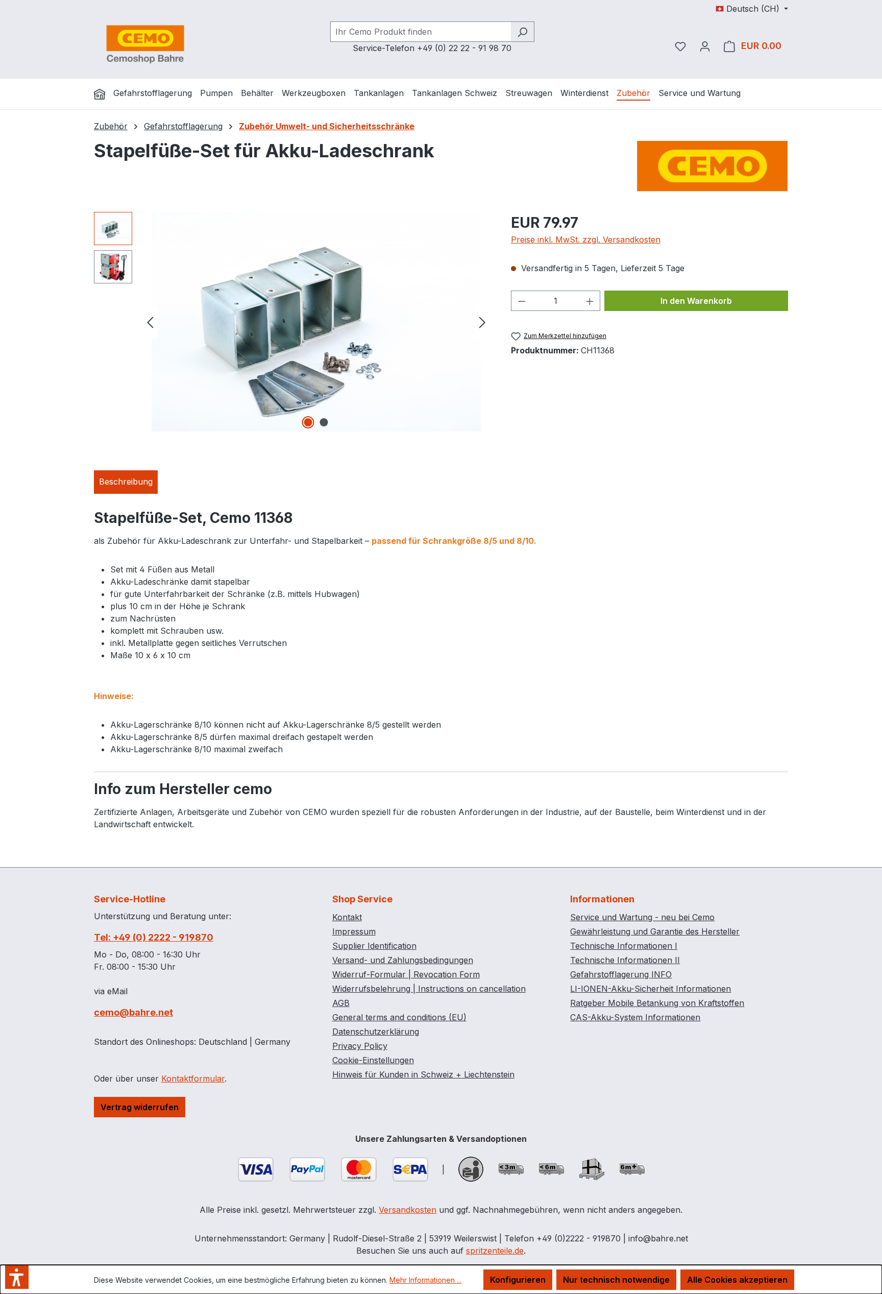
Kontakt (347, 917)
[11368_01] (316, 322)
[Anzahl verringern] (521, 301)
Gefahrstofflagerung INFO (621, 974)
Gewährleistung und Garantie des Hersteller (655, 931)
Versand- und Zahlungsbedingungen (402, 960)
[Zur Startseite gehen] (145, 44)
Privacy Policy (359, 1046)
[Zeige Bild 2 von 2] (324, 422)
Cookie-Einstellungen (373, 1060)
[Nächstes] (482, 321)
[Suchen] (522, 31)
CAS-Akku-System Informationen (635, 1017)
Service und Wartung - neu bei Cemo (642, 917)
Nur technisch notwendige (616, 1280)
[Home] (99, 94)
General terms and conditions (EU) (399, 1017)
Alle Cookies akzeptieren (737, 1280)
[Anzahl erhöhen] (590, 301)
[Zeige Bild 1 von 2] (308, 422)
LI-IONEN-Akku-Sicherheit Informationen (650, 989)
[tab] (126, 482)
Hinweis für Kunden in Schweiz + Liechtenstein (423, 1074)
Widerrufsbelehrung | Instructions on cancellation (429, 989)
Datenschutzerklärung (375, 1031)
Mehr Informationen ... (425, 1280)
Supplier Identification (374, 946)
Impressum (354, 931)
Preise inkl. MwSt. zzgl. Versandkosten (585, 239)
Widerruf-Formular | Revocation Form (406, 974)
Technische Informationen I (623, 946)
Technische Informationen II (625, 960)
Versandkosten (407, 1210)
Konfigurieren (518, 1280)
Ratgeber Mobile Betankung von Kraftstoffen (657, 1003)
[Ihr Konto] (705, 46)
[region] (292, 322)
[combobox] (420, 31)
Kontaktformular (193, 1078)
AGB (341, 1003)
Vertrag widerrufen (140, 1107)
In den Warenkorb (696, 301)
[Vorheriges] (150, 321)
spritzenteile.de (495, 1250)
